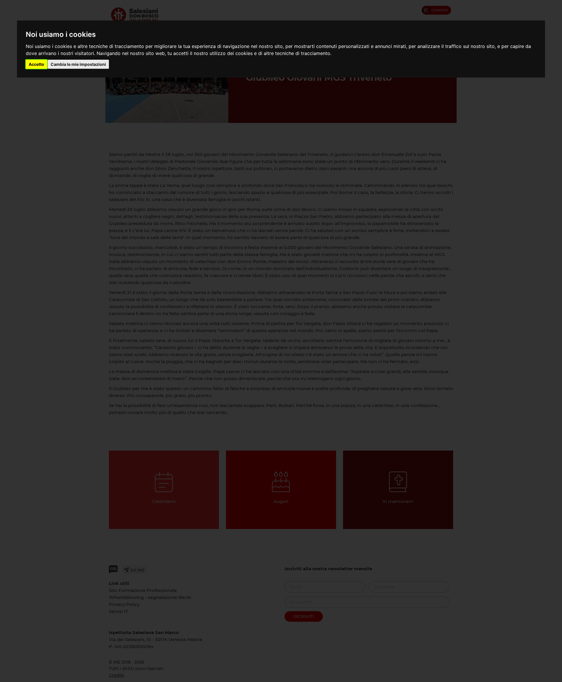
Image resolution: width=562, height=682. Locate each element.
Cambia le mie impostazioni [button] (78, 64)
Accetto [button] (36, 64)
